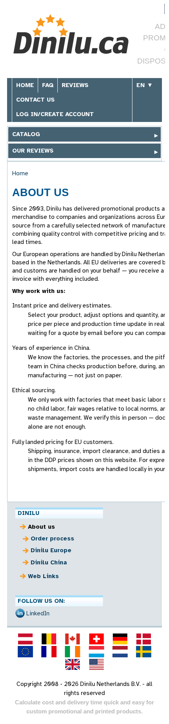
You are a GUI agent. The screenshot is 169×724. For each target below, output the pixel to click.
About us (41, 526)
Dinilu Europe (51, 550)
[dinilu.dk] (144, 638)
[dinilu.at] (25, 638)
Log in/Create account (55, 114)
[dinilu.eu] (25, 651)
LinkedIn (38, 613)
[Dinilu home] (71, 35)
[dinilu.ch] (96, 638)
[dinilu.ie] (73, 651)
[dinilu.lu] (96, 651)
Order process (52, 538)
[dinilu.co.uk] (73, 664)
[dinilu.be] (49, 638)
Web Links (43, 576)
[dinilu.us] (96, 664)
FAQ (47, 85)
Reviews (75, 85)
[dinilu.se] (144, 651)
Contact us (35, 99)
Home (25, 85)
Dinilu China (49, 562)
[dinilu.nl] (120, 651)
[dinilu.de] (120, 638)
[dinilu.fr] (49, 651)
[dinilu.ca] (73, 638)
